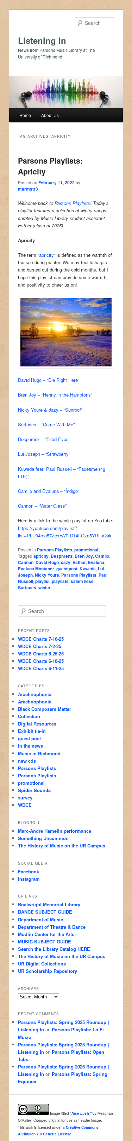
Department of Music (40, 919)
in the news (30, 745)
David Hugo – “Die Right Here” (48, 380)
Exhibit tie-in (32, 731)
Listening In (42, 40)
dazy (65, 562)
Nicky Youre (47, 575)
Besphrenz (62, 556)
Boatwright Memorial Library (49, 904)
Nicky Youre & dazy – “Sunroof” (50, 409)
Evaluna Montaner (36, 568)
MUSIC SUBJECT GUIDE (44, 941)
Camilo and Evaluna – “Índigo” (48, 491)
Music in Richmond (39, 753)
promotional (86, 550)
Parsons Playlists (72, 203)
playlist (42, 581)
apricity (46, 255)
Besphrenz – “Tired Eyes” (44, 439)
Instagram (29, 878)
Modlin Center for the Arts (46, 934)
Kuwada (88, 568)
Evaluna (96, 562)
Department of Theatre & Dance (52, 926)
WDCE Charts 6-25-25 (41, 653)
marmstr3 (28, 189)
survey (25, 797)
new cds (27, 760)
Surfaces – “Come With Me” (46, 424)
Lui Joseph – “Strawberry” (44, 454)
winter (44, 587)
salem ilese (82, 581)
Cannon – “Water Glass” (42, 505)
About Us (50, 115)
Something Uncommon (43, 838)
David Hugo (47, 562)
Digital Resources (37, 723)
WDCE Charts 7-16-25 (41, 638)
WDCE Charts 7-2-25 (39, 646)
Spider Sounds (34, 790)
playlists (60, 581)
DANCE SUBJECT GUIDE (45, 911)
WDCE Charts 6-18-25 (41, 661)
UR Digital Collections (42, 963)
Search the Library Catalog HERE (54, 949)
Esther (79, 562)
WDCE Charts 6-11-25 (41, 668)
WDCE (25, 805)
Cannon (25, 562)
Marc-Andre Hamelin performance (54, 830)
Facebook (28, 871)
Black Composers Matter (44, 709)
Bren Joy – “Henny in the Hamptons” (55, 394)
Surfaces (27, 587)
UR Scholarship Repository (47, 971)
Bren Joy (84, 556)
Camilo (102, 556)
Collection (29, 716)
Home (25, 115)
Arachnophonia (34, 694)
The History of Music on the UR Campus (61, 845)
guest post (66, 568)
